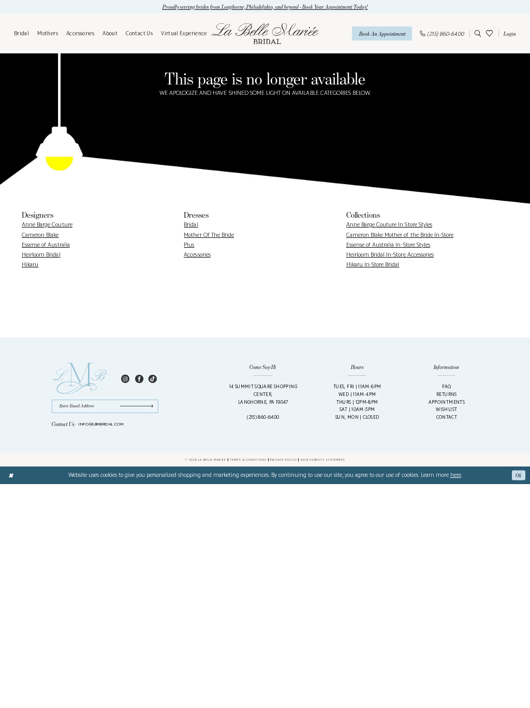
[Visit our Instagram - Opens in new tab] (125, 379)
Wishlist (446, 409)
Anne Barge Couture (47, 224)
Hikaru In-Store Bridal (373, 264)
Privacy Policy (283, 459)
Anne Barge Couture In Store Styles (389, 224)
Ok (519, 475)
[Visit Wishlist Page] (489, 33)
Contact (447, 417)
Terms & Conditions (248, 459)
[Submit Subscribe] (139, 406)
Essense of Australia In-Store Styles (388, 244)
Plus (189, 244)
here (455, 474)
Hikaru (30, 264)
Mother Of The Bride (209, 234)
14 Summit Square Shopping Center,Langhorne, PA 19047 (263, 394)
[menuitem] (21, 34)
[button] (508, 33)
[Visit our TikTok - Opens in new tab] (152, 379)
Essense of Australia (46, 244)
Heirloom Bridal (41, 254)
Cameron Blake (40, 234)
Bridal (191, 224)
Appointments (447, 402)
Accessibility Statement (323, 459)
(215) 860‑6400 (263, 417)
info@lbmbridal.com (101, 424)
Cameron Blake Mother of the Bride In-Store (400, 234)
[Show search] (476, 33)
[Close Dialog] (11, 475)
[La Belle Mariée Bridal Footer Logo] (79, 379)
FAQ (446, 386)
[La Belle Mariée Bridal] (264, 33)
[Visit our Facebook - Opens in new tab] (139, 379)
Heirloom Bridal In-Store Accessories (390, 254)
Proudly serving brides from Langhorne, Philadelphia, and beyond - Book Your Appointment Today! (265, 7)
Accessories (197, 254)
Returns (446, 394)
